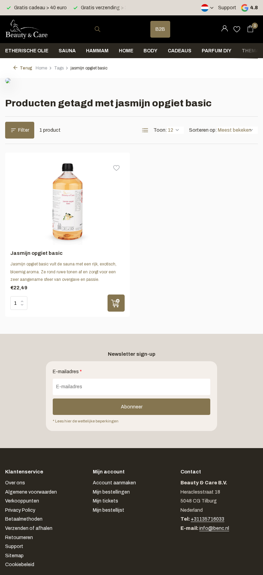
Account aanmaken (114, 482)
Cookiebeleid (19, 564)
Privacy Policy (20, 510)
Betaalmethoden (23, 519)
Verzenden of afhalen (28, 528)
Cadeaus (179, 50)
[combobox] (104, 29)
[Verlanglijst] (236, 29)
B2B (160, 29)
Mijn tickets (105, 501)
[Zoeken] (97, 29)
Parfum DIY (216, 50)
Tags (59, 68)
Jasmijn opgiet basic (36, 253)
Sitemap (14, 555)
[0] (248, 29)
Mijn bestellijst (108, 510)
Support (227, 7)
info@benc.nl (214, 528)
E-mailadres (67, 371)
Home (126, 50)
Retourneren (19, 537)
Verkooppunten (22, 501)
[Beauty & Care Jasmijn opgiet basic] (67, 201)
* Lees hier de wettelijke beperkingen (85, 421)
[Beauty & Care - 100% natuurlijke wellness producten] (26, 29)
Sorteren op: (203, 130)
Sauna (67, 50)
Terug (25, 68)
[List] (145, 130)
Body (150, 50)
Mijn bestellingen (111, 492)
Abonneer (131, 406)
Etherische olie (26, 50)
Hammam (97, 50)
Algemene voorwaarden (31, 492)
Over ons (15, 482)
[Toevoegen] (116, 303)
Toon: (160, 130)
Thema (250, 50)
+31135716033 (207, 519)
